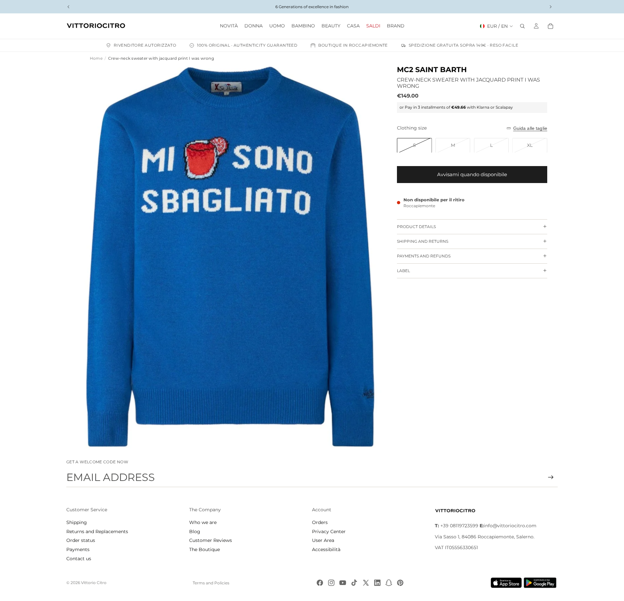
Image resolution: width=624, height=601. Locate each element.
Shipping (76, 522)
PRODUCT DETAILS (416, 226)
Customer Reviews (210, 540)
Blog (194, 531)
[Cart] (550, 26)
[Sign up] (551, 477)
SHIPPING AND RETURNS (422, 241)
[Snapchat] (389, 583)
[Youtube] (343, 583)
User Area (323, 540)
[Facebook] (320, 583)
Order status (80, 540)
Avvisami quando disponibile (472, 174)
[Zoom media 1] (230, 256)
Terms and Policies (211, 582)
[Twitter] (366, 583)
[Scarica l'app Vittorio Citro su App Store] (506, 583)
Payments (78, 549)
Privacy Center (329, 531)
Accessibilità (326, 549)
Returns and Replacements (97, 531)
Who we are (203, 522)
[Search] (522, 26)
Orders (320, 522)
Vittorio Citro (94, 582)
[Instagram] (331, 583)
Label (403, 270)
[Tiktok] (354, 583)
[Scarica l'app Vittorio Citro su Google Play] (541, 583)
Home (96, 58)
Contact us (78, 559)
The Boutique (204, 549)
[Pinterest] (400, 583)
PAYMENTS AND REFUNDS (424, 256)
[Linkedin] (377, 583)
